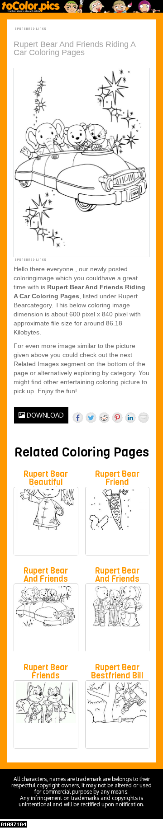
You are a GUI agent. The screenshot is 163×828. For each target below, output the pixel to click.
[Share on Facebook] (77, 417)
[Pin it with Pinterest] (117, 417)
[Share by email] (143, 417)
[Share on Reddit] (104, 417)
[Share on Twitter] (91, 417)
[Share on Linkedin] (130, 417)
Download (44, 415)
